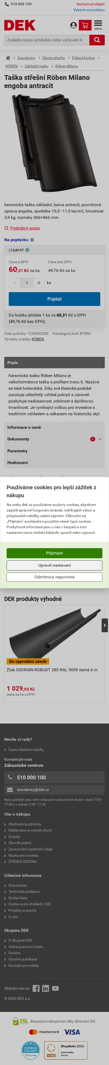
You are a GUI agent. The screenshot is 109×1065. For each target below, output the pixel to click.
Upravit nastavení (54, 565)
